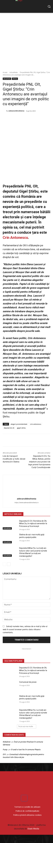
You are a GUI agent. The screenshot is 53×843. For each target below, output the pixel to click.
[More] (39, 118)
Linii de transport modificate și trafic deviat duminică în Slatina (14, 459)
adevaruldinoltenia (16, 111)
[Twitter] (20, 118)
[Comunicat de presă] (10, 686)
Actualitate (14, 72)
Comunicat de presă (27, 682)
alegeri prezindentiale (19, 424)
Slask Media (33, 828)
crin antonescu (35, 424)
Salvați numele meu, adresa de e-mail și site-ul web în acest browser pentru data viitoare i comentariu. (25, 629)
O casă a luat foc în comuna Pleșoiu (25, 749)
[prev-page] (4, 564)
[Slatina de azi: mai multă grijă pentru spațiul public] (10, 538)
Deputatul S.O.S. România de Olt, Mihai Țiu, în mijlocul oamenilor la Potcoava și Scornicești (33, 523)
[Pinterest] (26, 118)
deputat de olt (9, 428)
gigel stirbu (21, 428)
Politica (15, 79)
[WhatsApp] (32, 118)
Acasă (5, 72)
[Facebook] (14, 118)
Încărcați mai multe (25, 726)
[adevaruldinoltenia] (4, 110)
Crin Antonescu (15, 237)
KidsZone (6, 742)
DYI (4, 754)
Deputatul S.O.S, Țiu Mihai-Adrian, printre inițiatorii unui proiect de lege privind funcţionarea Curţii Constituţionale (39, 462)
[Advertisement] (26, 40)
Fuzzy (5, 749)
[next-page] (8, 564)
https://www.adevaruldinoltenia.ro (27, 502)
